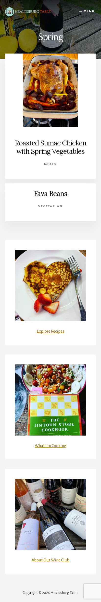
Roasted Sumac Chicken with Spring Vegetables (50, 147)
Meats (50, 164)
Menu (89, 11)
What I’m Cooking (50, 446)
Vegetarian (50, 206)
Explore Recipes (50, 331)
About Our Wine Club (50, 560)
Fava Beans (50, 193)
